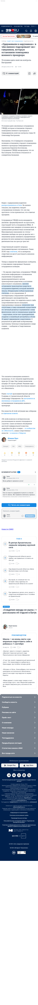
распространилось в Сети (12, 205)
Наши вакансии (8, 733)
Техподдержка (8, 738)
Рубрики (5, 707)
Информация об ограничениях (19, 812)
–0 (34, 484)
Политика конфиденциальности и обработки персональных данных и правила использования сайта (19, 825)
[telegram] (9, 775)
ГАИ (13, 446)
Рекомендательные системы (19, 818)
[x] (29, 775)
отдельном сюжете (10, 413)
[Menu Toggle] (2, 31)
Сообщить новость (9, 702)
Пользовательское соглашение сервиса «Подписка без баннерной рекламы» (19, 821)
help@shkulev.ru (14, 802)
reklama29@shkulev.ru (19, 807)
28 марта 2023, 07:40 (7, 66)
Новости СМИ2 (7, 529)
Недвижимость (6, 26)
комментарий (12, 73)
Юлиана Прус (13, 438)
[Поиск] (26, 31)
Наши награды (8, 728)
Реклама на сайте (9, 712)
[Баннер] (23, 36)
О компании (6, 723)
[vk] (14, 775)
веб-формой (33, 802)
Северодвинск (29, 446)
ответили (13, 251)
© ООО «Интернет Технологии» (19, 848)
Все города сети (8, 753)
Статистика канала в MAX (12, 748)
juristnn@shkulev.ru (21, 800)
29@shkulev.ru (27, 798)
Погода (27, 26)
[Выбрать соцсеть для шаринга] (34, 73)
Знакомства (18, 26)
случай (9, 394)
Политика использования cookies (19, 815)
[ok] (19, 775)
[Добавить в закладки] (29, 73)
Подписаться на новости (12, 697)
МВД (19, 446)
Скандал (5, 446)
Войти (8, 516)
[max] (24, 775)
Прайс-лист (6, 717)
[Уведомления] (31, 31)
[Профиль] (35, 31)
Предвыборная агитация (12, 743)
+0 (28, 484)
